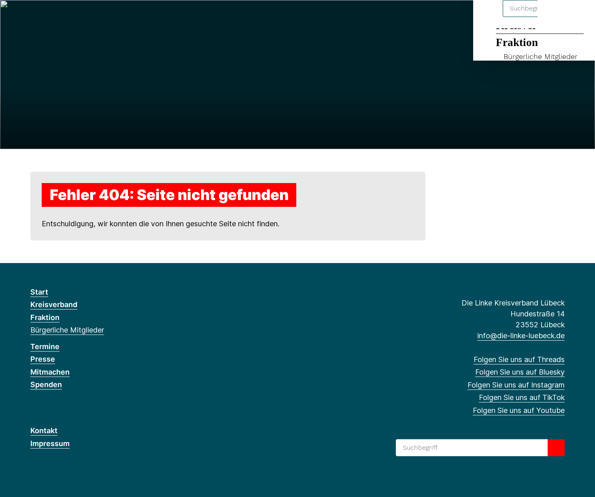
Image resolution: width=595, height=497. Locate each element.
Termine (45, 346)
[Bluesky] (48, 17)
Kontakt (43, 430)
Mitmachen (50, 372)
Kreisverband (53, 304)
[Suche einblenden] (554, 16)
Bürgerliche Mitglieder (541, 56)
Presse (42, 359)
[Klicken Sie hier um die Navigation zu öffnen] (578, 16)
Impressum (50, 443)
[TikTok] (74, 17)
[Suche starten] (556, 447)
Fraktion (517, 42)
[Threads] (34, 17)
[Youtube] (88, 17)
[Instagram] (61, 17)
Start (39, 292)
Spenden (46, 384)
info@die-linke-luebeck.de (521, 335)
